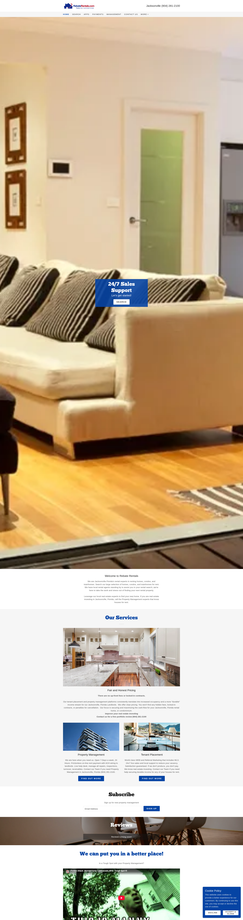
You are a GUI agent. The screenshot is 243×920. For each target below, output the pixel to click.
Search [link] (76, 14)
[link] (79, 6)
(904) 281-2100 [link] (170, 5)
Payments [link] (98, 14)
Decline (212, 913)
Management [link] (114, 14)
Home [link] (66, 14)
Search (121, 302)
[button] (145, 14)
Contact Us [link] (131, 14)
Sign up (152, 808)
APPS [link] (86, 14)
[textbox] (112, 808)
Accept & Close (230, 913)
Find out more (91, 778)
